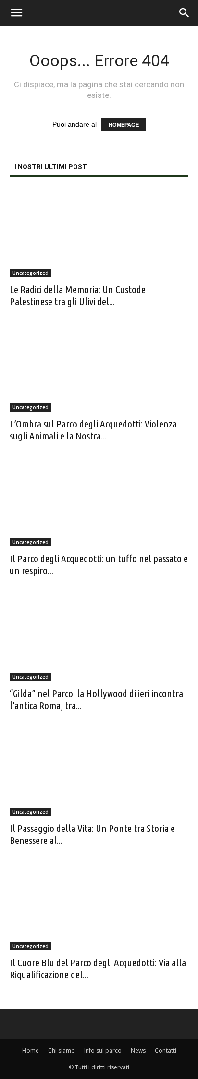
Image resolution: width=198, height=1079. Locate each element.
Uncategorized (30, 273)
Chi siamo (61, 1050)
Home (30, 1050)
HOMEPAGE (124, 125)
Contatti (165, 1050)
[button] (184, 13)
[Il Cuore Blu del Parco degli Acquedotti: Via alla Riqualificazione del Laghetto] (99, 907)
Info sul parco (103, 1050)
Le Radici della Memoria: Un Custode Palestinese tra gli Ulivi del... (78, 295)
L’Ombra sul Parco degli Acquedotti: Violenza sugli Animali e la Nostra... (93, 429)
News (138, 1050)
